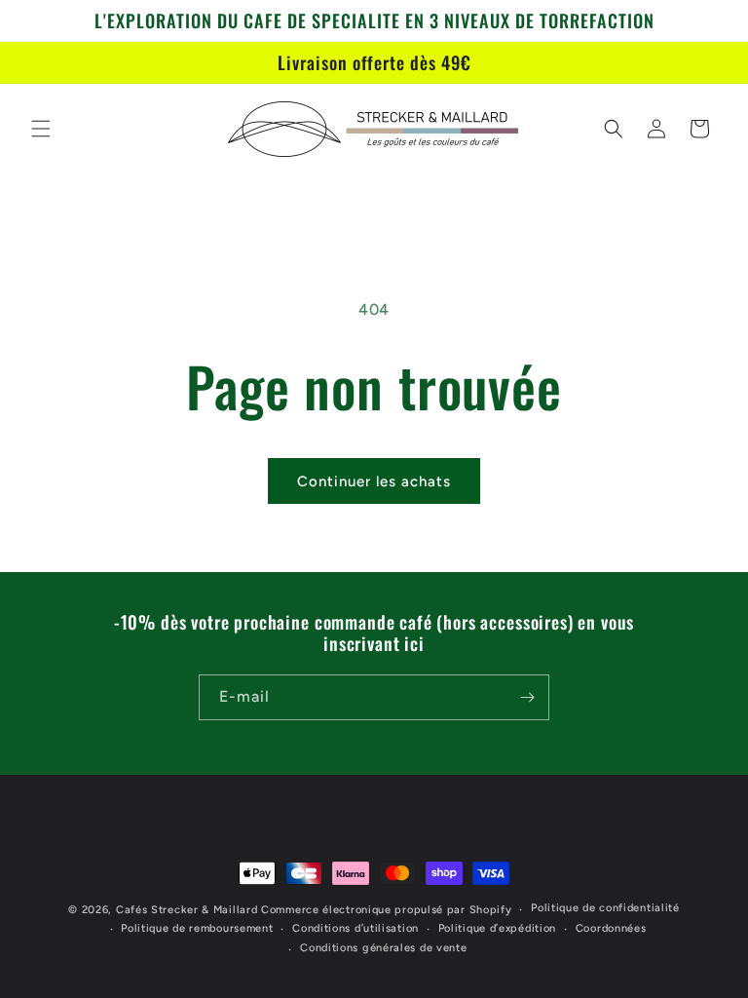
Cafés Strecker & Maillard (187, 909)
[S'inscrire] (526, 697)
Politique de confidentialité (605, 908)
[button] (40, 128)
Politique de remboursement (197, 928)
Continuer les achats (374, 481)
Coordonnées (611, 928)
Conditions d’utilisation (355, 928)
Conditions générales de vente (383, 947)
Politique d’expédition (497, 928)
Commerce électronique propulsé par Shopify (386, 909)
